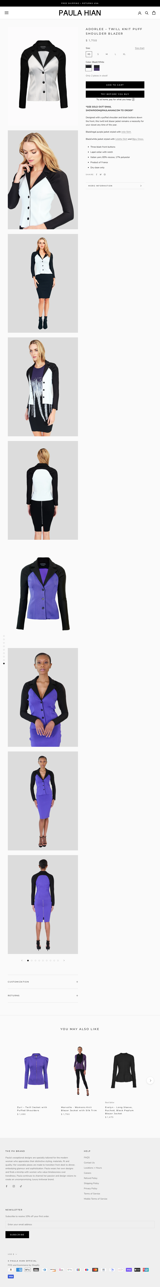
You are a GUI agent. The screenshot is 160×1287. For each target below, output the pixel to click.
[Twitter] (101, 174)
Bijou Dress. (138, 139)
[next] (150, 1080)
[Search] (146, 12)
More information (100, 186)
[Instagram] (14, 1186)
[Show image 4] (39, 960)
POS (10, 1265)
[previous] (9, 1080)
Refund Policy (90, 1178)
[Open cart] (153, 13)
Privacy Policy (90, 1188)
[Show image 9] (58, 960)
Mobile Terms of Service (95, 1198)
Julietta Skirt (121, 139)
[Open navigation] (6, 12)
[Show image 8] (54, 960)
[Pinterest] (105, 174)
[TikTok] (21, 1186)
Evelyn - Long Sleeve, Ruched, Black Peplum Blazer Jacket (119, 1110)
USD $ (11, 1254)
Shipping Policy (91, 1183)
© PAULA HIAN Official (22, 1261)
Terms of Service (92, 1193)
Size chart (139, 48)
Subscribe (17, 1234)
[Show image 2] (31, 960)
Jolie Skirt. (126, 131)
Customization (18, 982)
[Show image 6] (47, 960)
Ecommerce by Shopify (28, 1265)
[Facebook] (97, 174)
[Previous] (21, 960)
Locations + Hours (93, 1167)
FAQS (87, 1157)
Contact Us (89, 1162)
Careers (87, 1173)
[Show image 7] (50, 960)
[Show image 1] (28, 960)
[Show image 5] (43, 960)
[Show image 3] (35, 960)
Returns (14, 995)
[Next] (64, 960)
